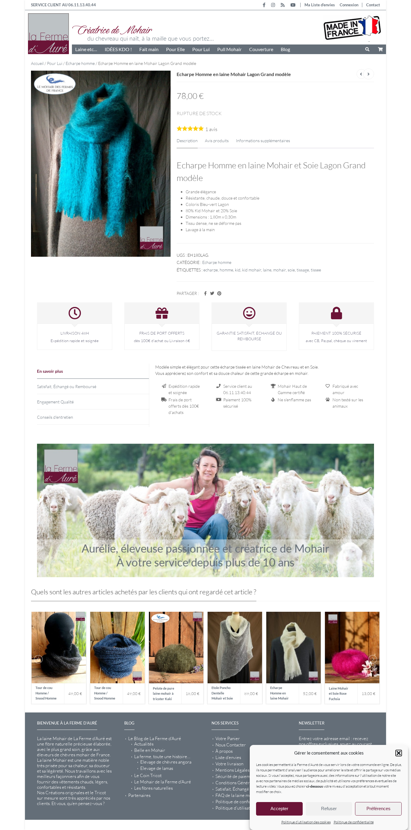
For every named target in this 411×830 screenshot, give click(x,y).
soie (291, 269)
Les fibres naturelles (153, 788)
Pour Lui (201, 49)
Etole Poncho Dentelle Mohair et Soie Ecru (222, 693)
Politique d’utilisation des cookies (306, 822)
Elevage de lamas (156, 768)
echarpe (210, 269)
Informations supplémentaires (263, 140)
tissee (316, 269)
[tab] (93, 371)
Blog (285, 49)
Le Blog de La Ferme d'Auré (154, 738)
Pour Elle (175, 49)
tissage (303, 269)
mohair (279, 269)
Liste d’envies (228, 757)
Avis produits (217, 140)
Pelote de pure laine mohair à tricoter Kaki (163, 693)
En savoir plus (50, 371)
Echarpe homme (80, 63)
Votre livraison (229, 763)
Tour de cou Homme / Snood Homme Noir (46, 693)
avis (211, 129)
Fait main (149, 49)
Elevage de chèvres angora (165, 761)
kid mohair (251, 269)
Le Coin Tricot (148, 775)
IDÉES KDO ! (118, 49)
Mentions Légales (232, 770)
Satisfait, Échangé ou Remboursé (66, 386)
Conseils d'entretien (55, 417)
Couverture (261, 49)
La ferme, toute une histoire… (162, 756)
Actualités (143, 743)
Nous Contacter (230, 744)
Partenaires (139, 795)
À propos (224, 751)
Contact (373, 4)
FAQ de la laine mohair (237, 795)
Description (187, 140)
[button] (399, 753)
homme (226, 269)
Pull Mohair (229, 49)
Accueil (37, 63)
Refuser (329, 808)
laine (267, 269)
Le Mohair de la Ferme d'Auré (162, 781)
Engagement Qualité (55, 401)
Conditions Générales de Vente (245, 782)
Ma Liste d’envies (319, 4)
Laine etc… (86, 49)
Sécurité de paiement (235, 776)
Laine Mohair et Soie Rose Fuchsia (338, 693)
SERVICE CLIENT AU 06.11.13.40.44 (63, 4)
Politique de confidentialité (354, 822)
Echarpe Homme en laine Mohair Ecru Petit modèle (279, 693)
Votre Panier (227, 738)
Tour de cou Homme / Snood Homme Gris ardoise (104, 693)
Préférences (378, 808)
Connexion (349, 4)
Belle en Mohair (149, 750)
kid (237, 269)
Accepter (279, 808)
